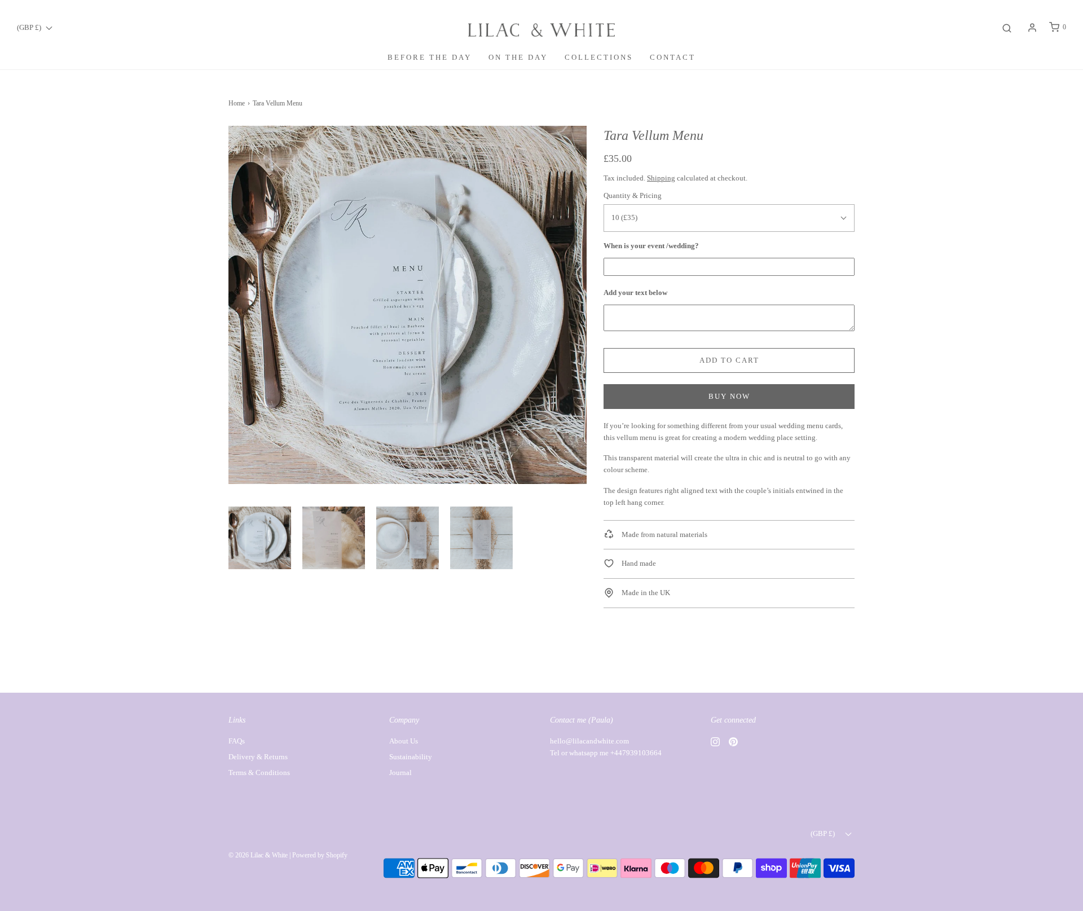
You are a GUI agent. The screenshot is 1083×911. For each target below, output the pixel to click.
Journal (400, 772)
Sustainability (410, 756)
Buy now (729, 396)
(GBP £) (30, 27)
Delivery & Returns (258, 756)
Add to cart (729, 360)
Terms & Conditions (259, 772)
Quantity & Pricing (633, 195)
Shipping (661, 178)
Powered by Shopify (319, 855)
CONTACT (672, 57)
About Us (403, 741)
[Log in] (1032, 28)
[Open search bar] (1007, 27)
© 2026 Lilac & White (258, 855)
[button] (259, 538)
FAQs (236, 741)
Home (236, 103)
